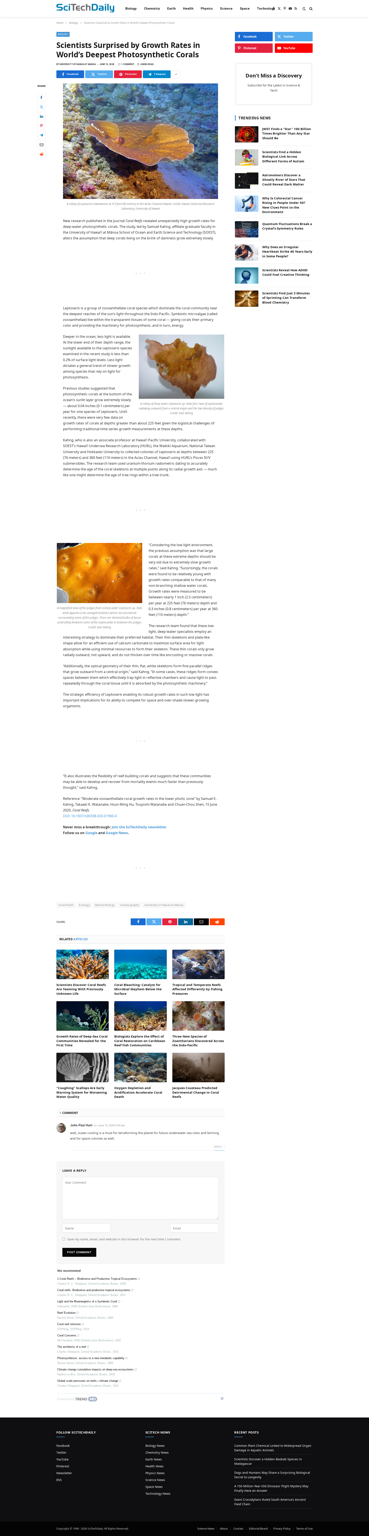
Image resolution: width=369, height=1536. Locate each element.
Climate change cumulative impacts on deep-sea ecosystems (95, 1369)
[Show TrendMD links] (222, 1398)
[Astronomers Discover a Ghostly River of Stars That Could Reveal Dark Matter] (246, 180)
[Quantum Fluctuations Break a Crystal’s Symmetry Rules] (246, 229)
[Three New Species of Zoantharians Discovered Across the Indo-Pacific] (198, 1016)
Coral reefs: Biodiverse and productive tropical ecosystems (93, 1290)
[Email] (41, 145)
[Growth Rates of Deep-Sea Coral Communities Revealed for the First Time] (82, 1016)
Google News (117, 832)
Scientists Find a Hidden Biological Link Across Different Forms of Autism (283, 156)
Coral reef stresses (69, 1324)
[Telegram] (41, 135)
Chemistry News (157, 1452)
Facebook (63, 1446)
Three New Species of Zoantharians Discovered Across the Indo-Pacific (198, 1040)
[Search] (311, 8)
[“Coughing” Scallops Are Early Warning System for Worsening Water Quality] (82, 1067)
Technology (266, 8)
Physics (207, 8)
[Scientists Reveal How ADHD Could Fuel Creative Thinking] (246, 275)
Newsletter (64, 1473)
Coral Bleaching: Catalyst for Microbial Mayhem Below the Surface (138, 989)
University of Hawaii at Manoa (163, 905)
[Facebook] (41, 97)
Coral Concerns (66, 1335)
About (224, 1528)
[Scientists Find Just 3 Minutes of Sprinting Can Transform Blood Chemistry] (246, 299)
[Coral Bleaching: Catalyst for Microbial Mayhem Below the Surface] (140, 964)
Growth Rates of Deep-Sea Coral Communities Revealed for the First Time (82, 1040)
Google (91, 832)
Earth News (153, 1459)
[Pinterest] (41, 126)
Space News (154, 1487)
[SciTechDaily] (85, 9)
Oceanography (129, 905)
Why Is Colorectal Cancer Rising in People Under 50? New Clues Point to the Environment (283, 205)
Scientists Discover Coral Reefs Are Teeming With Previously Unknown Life (81, 989)
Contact (238, 1528)
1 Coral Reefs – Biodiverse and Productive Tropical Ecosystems (97, 1278)
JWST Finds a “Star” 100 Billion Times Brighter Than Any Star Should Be (286, 133)
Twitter (61, 1452)
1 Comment (128, 64)
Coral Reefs (66, 905)
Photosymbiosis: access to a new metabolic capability (90, 1358)
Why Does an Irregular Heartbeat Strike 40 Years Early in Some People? (287, 251)
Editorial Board (258, 1528)
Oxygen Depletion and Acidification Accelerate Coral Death (138, 1092)
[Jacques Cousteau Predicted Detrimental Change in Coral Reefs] (198, 1067)
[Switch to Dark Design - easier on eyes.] (304, 8)
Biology (131, 8)
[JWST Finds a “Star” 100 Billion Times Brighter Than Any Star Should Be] (246, 134)
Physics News (155, 1473)
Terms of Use (304, 1528)
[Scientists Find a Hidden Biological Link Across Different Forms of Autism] (246, 157)
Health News (154, 1466)
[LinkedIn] (41, 116)
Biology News (155, 1446)
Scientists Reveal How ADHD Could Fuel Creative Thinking (285, 272)
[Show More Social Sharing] (176, 74)
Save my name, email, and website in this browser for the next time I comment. (124, 1239)
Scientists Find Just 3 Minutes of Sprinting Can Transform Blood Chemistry (286, 297)
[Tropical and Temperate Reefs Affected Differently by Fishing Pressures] (198, 964)
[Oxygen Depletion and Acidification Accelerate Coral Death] (140, 1067)
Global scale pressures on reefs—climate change (87, 1380)
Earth (171, 8)
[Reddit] (41, 154)
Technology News (157, 1494)
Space (245, 8)
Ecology (84, 905)
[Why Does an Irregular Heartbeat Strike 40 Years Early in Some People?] (246, 252)
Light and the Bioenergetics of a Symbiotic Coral (87, 1301)
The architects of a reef (71, 1346)
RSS (59, 1480)
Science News (155, 1480)
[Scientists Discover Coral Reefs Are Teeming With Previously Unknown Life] (82, 964)
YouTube (62, 1459)
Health (188, 8)
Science (226, 8)
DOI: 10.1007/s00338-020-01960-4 (90, 816)
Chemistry (152, 8)
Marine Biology (104, 905)
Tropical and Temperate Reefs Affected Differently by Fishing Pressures (197, 989)
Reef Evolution (66, 1312)
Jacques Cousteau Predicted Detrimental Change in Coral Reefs (195, 1092)
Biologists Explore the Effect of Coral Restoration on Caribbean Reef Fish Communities (139, 1040)
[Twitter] (41, 107)
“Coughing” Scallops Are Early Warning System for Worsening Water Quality (81, 1092)
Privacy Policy (282, 1528)
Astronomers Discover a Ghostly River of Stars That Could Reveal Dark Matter (283, 179)
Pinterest (62, 1466)
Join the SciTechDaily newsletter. (139, 827)
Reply (218, 1147)
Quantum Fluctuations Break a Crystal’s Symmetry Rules (287, 226)
